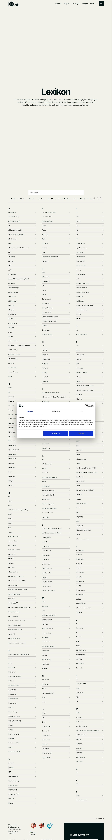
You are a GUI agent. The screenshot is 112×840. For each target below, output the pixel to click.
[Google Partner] (33, 833)
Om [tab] (82, 411)
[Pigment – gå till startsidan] (13, 3)
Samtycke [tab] (30, 411)
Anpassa (54, 433)
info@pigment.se (13, 827)
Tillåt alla (81, 433)
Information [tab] (56, 411)
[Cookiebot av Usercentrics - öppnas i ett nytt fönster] (85, 405)
